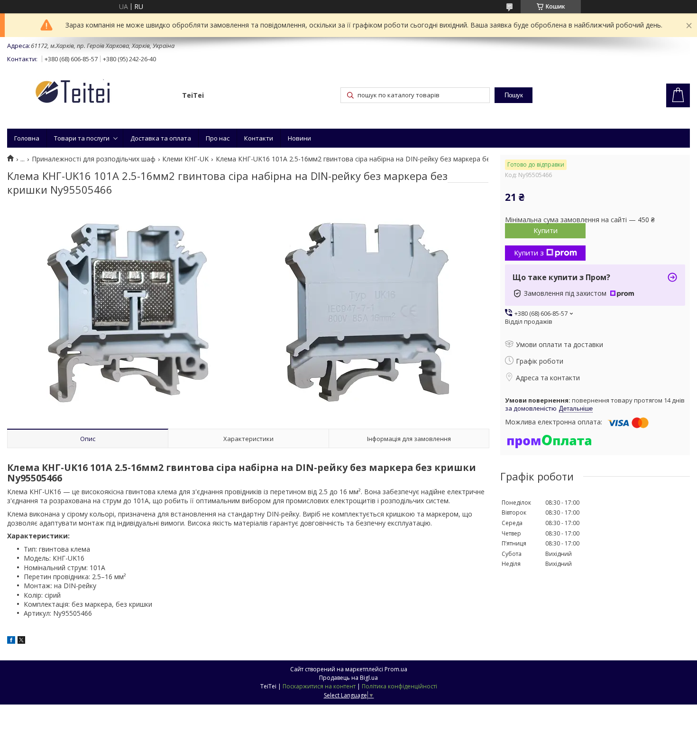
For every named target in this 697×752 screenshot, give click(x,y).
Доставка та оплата (160, 138)
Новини (299, 138)
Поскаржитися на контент (319, 686)
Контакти (258, 138)
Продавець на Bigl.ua (348, 678)
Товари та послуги (82, 138)
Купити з (529, 252)
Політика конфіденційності (399, 686)
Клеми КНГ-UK (185, 159)
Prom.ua (396, 669)
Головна (26, 138)
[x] (21, 641)
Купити (545, 230)
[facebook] (11, 641)
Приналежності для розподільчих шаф (94, 159)
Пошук (513, 95)
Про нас (217, 138)
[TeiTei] (90, 93)
